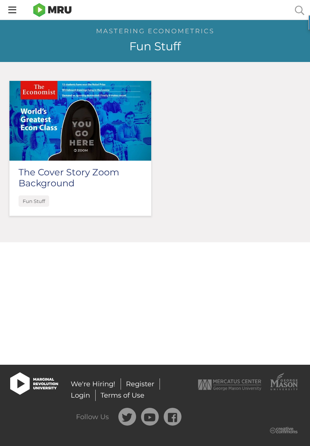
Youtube (150, 417)
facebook (172, 417)
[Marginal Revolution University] (52, 10)
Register (140, 384)
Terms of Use (122, 395)
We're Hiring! (93, 384)
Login (80, 395)
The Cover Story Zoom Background (69, 178)
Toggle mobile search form (299, 10)
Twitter (127, 417)
